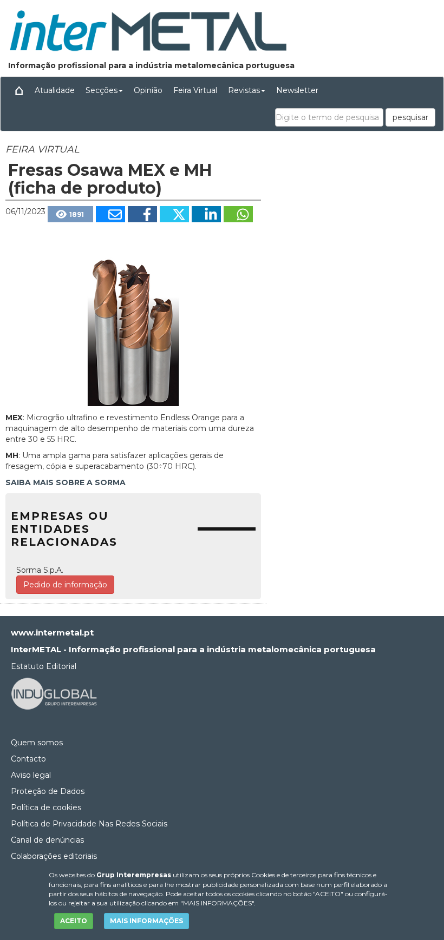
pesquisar (410, 117)
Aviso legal (31, 775)
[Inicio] (19, 90)
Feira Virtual (195, 90)
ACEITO (73, 921)
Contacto (28, 759)
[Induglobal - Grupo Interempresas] (54, 692)
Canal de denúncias (47, 840)
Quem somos (37, 742)
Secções (101, 90)
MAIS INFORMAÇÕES (146, 921)
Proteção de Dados (47, 791)
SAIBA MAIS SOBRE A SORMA (65, 482)
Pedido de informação (65, 585)
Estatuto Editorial (43, 666)
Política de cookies (46, 807)
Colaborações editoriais (54, 856)
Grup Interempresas (133, 875)
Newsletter (297, 90)
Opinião (148, 90)
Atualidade (55, 90)
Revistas (244, 90)
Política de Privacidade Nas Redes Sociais (89, 824)
